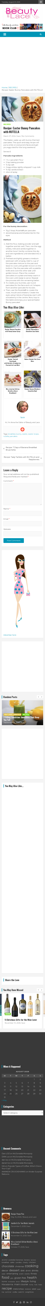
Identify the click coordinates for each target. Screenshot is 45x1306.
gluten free (20, 1278)
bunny (18, 434)
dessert (14, 1270)
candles (18, 1262)
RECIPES (7, 124)
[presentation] (38, 697)
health (32, 1277)
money (31, 1284)
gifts (11, 1278)
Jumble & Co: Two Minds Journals (22, 1223)
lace (18, 136)
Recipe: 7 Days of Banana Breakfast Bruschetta (21, 448)
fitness (34, 1273)
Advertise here (9, 635)
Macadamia (7, 1284)
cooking (31, 1266)
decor (5, 1270)
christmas (19, 1266)
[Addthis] (22, 429)
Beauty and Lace (29, 1217)
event (21, 1274)
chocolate (8, 1266)
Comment (8, 481)
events (27, 1274)
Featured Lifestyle (12, 714)
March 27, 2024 (9, 136)
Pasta (40, 1284)
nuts (35, 1284)
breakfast (12, 434)
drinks (35, 1270)
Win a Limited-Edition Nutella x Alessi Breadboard (24, 1242)
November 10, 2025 (12, 1023)
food (5, 1277)
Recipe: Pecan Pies (17, 1214)
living (33, 1281)
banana (27, 1260)
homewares (11, 1281)
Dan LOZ (6, 1153)
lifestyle (25, 1281)
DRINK (7, 1014)
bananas (33, 1260)
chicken (32, 1262)
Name (6, 509)
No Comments (28, 136)
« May (4, 1100)
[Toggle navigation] (5, 34)
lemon (18, 1281)
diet (23, 1270)
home (4, 1281)
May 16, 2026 (16, 1217)
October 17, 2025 (17, 1247)
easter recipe (33, 434)
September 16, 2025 (12, 722)
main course (21, 1284)
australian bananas (15, 1260)
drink (28, 1270)
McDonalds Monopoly (22, 1153)
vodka (14, 1292)
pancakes (13, 436)
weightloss (29, 1292)
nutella (6, 436)
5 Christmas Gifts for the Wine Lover (21, 1019)
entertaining (12, 1274)
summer (8, 1292)
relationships (18, 1289)
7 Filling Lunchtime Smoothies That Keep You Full (21, 718)
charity (25, 1262)
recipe (7, 1288)
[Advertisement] (22, 62)
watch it (21, 1292)
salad (34, 1289)
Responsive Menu (40, 2)
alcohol (4, 1260)
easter (24, 434)
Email (6, 519)
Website (7, 529)
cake (12, 1262)
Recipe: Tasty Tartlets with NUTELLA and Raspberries (21, 458)
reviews (28, 1289)
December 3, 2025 (18, 1226)
